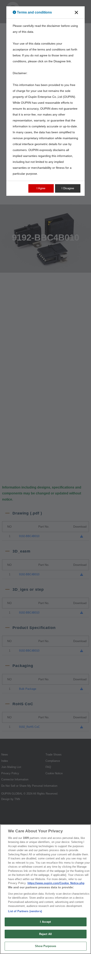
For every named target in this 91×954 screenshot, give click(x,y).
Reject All (45, 934)
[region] (45, 889)
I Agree (41, 188)
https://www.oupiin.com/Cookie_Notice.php (56, 883)
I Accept (45, 921)
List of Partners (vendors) (25, 911)
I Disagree (68, 188)
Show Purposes (45, 946)
